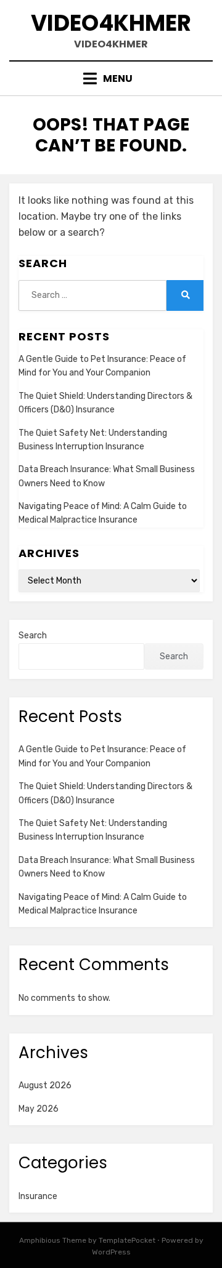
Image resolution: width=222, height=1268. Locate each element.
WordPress (111, 1252)
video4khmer (111, 23)
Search (32, 635)
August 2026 (45, 1085)
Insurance (37, 1196)
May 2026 (38, 1109)
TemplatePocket (127, 1240)
